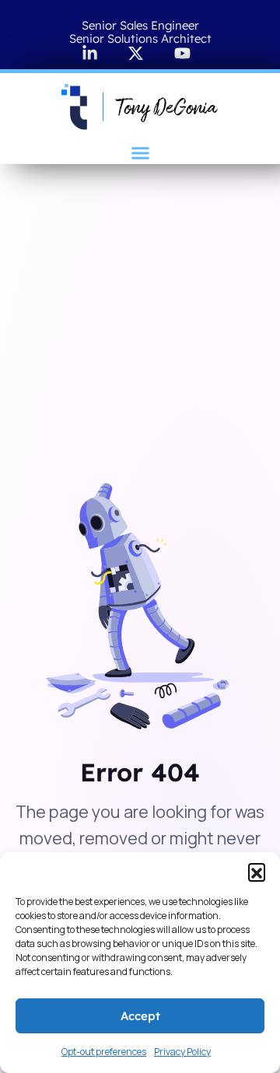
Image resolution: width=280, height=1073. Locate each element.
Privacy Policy (182, 1051)
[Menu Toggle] (140, 153)
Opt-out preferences (103, 1051)
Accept (140, 1015)
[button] (256, 871)
